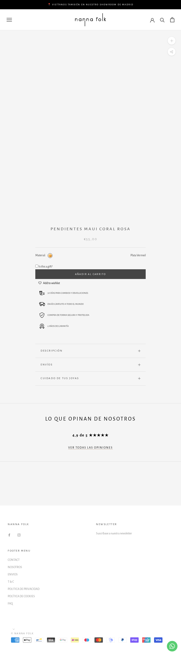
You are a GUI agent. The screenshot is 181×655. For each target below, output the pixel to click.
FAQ (10, 603)
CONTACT (14, 559)
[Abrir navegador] (9, 20)
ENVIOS (13, 574)
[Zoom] (171, 41)
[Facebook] (9, 534)
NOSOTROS (15, 567)
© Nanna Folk (22, 633)
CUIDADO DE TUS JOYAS (60, 378)
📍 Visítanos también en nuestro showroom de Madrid (91, 4)
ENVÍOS (47, 364)
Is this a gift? (46, 266)
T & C (11, 581)
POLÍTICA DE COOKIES (21, 596)
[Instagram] (19, 534)
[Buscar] (162, 19)
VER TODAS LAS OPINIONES (90, 447)
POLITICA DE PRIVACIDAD (24, 589)
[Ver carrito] (172, 19)
